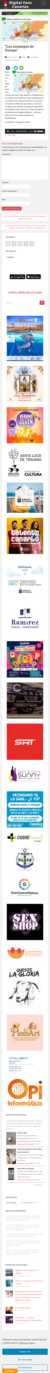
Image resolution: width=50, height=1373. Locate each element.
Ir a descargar (10, 135)
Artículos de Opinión (12, 60)
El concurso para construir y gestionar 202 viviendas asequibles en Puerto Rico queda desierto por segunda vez (22, 1227)
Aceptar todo (25, 1352)
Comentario (6, 154)
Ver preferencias (25, 1368)
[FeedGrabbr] (25, 1184)
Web (3, 199)
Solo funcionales (25, 1360)
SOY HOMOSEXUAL (23, 1308)
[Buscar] (42, 303)
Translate (38, 1202)
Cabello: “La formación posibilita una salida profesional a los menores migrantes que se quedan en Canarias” (23, 1243)
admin (23, 57)
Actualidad (34, 57)
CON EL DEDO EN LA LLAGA (25, 292)
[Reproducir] (8, 131)
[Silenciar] (35, 131)
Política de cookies (27, 1343)
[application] (25, 131)
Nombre (6, 182)
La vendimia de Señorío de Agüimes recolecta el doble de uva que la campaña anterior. (24, 1235)
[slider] (40, 131)
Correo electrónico (10, 191)
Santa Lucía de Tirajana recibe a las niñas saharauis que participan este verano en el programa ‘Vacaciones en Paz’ (22, 1252)
